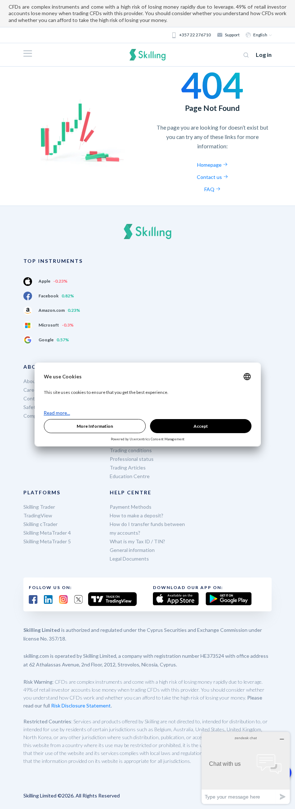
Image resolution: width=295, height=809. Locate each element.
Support (232, 34)
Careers (32, 390)
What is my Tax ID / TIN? (137, 541)
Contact (32, 398)
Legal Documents (129, 559)
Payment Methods (130, 507)
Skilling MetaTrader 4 (47, 533)
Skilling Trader (39, 507)
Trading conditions (131, 450)
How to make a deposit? (136, 515)
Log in (264, 54)
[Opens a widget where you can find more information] (245, 767)
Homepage (210, 165)
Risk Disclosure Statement (81, 705)
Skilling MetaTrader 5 (47, 541)
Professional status (132, 459)
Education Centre (130, 476)
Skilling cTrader (40, 524)
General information (132, 550)
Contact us (210, 177)
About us (33, 381)
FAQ (209, 189)
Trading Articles (128, 467)
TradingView (37, 515)
